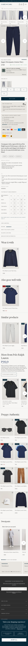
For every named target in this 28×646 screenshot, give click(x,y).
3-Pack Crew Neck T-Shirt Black (10, 403)
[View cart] (23, 4)
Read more (24, 74)
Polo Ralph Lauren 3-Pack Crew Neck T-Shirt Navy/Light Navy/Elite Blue (21, 462)
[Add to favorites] (17, 249)
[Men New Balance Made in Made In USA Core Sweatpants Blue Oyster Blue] (21, 15)
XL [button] (23, 89)
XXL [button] (4, 93)
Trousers (8, 26)
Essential (18, 156)
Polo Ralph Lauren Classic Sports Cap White (7, 510)
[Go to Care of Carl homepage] (6, 4)
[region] (14, 568)
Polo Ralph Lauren (6, 59)
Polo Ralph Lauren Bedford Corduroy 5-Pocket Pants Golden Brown (21, 486)
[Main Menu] (25, 4)
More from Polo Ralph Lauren (12, 356)
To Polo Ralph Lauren (8, 374)
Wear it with (7, 242)
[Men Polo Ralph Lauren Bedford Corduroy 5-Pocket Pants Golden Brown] (21, 475)
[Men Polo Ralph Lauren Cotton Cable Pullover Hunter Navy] (21, 499)
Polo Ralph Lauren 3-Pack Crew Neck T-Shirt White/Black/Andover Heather (7, 486)
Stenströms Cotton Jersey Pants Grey (4, 21)
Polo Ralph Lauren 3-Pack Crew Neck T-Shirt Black (21, 437)
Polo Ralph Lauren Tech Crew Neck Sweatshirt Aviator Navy (9, 271)
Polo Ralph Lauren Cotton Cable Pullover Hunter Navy (21, 510)
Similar (9, 317)
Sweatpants (14, 26)
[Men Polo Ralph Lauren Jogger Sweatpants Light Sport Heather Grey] (13, 15)
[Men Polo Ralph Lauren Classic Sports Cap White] (7, 499)
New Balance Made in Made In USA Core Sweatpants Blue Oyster (21, 21)
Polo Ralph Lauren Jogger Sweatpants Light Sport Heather (12, 21)
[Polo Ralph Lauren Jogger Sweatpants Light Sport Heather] (9, 84)
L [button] (17, 89)
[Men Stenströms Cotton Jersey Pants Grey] (11, 539)
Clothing (3, 26)
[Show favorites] (21, 4)
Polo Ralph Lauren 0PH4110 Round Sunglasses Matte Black (6, 437)
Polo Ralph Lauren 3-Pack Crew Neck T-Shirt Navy (10, 308)
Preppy (5, 156)
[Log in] (19, 4)
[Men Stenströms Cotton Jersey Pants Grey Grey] (4, 15)
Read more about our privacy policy (14, 592)
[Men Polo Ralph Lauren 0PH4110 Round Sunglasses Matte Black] (7, 427)
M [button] (10, 89)
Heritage (11, 156)
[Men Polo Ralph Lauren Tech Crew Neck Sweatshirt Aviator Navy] (10, 258)
